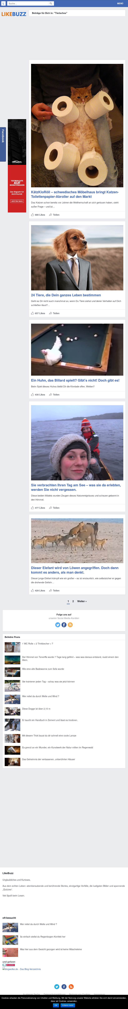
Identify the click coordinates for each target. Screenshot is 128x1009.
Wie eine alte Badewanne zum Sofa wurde (43, 668)
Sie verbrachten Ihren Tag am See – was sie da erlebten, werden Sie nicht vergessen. (76, 487)
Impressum (99, 994)
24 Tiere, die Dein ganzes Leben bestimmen (66, 294)
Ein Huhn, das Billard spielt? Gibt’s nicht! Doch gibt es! (75, 380)
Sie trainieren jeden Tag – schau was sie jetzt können (48, 681)
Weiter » (82, 601)
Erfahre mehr (67, 1005)
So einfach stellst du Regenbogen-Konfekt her (42, 936)
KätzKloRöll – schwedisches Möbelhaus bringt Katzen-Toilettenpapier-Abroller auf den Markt (75, 194)
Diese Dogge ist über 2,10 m (36, 708)
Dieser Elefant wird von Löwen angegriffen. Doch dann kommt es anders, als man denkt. (74, 570)
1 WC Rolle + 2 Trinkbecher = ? (37, 643)
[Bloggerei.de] (8, 965)
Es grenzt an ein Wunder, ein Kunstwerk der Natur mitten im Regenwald (57, 747)
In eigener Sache (31, 994)
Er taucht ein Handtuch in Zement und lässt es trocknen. (50, 720)
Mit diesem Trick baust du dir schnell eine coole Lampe (49, 735)
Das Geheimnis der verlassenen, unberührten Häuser (48, 759)
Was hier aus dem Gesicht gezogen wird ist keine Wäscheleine (51, 949)
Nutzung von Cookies (79, 994)
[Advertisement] (13, 70)
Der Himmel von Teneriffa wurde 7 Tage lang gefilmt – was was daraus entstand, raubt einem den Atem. (70, 658)
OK (56, 1005)
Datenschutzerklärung (54, 994)
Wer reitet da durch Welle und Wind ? (40, 696)
